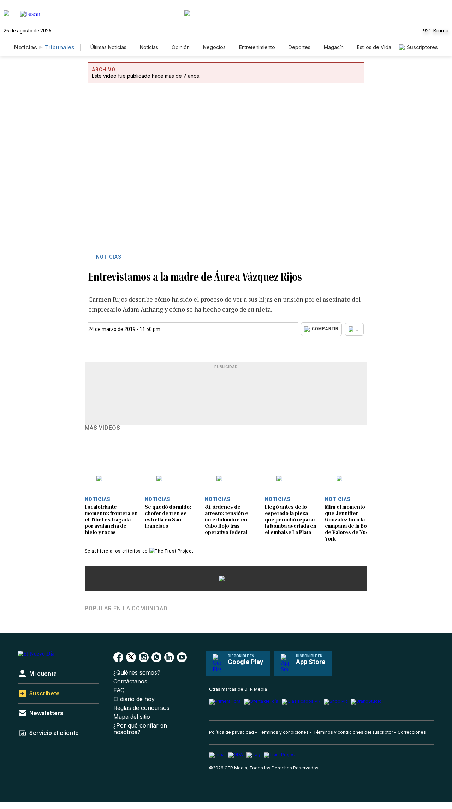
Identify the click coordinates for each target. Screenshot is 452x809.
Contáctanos (130, 681)
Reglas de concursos (141, 708)
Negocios (214, 47)
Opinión (181, 47)
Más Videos (102, 428)
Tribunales (60, 47)
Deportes (299, 47)
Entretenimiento (257, 47)
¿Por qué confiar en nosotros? (140, 729)
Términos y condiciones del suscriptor (353, 732)
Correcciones (412, 732)
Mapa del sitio (131, 716)
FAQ (119, 690)
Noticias (149, 47)
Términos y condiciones (283, 732)
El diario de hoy (134, 699)
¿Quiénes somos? (136, 672)
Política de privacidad (231, 732)
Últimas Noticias (108, 47)
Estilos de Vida (374, 47)
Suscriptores (422, 47)
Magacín (334, 47)
